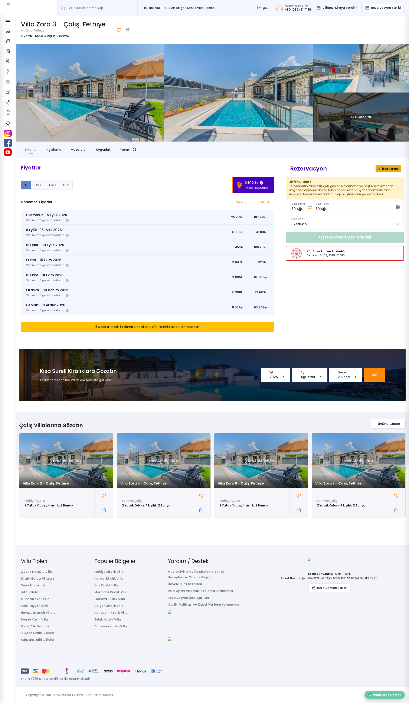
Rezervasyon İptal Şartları (188, 598)
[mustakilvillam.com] (7, 30)
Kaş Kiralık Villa (106, 585)
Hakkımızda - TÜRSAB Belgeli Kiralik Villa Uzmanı (179, 8)
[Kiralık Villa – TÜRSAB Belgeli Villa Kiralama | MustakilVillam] (28, 8)
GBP (66, 185)
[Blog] (7, 92)
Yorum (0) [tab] (128, 150)
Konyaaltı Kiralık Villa (111, 612)
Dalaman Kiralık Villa (110, 626)
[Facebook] (8, 143)
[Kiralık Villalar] (7, 41)
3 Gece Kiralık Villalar (38, 633)
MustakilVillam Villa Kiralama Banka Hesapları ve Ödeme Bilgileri (196, 574)
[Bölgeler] (7, 61)
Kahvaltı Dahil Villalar (38, 640)
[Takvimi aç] (127, 30)
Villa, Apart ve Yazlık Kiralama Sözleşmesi (200, 591)
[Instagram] (8, 133)
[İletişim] (7, 102)
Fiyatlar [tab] (31, 150)
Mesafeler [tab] (79, 150)
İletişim (262, 8)
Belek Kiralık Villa (107, 619)
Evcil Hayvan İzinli (34, 606)
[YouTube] (8, 152)
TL (26, 185)
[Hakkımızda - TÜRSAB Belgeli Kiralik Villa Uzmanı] (7, 112)
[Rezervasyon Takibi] (7, 82)
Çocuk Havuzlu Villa (36, 572)
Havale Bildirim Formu (185, 584)
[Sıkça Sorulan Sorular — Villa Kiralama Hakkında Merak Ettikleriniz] (7, 71)
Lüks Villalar (30, 592)
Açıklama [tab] (54, 150)
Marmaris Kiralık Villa (110, 592)
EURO (52, 185)
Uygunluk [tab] (103, 150)
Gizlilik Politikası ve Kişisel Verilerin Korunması (203, 604)
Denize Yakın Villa (34, 619)
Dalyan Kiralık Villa (109, 606)
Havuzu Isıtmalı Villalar (39, 612)
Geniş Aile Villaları (35, 626)
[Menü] (7, 20)
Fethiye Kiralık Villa (109, 572)
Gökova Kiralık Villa (109, 599)
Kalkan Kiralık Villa (108, 578)
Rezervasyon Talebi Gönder (344, 237)
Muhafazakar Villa (35, 599)
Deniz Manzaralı (33, 585)
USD (38, 185)
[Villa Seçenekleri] (7, 51)
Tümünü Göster (388, 424)
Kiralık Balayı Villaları (37, 578)
